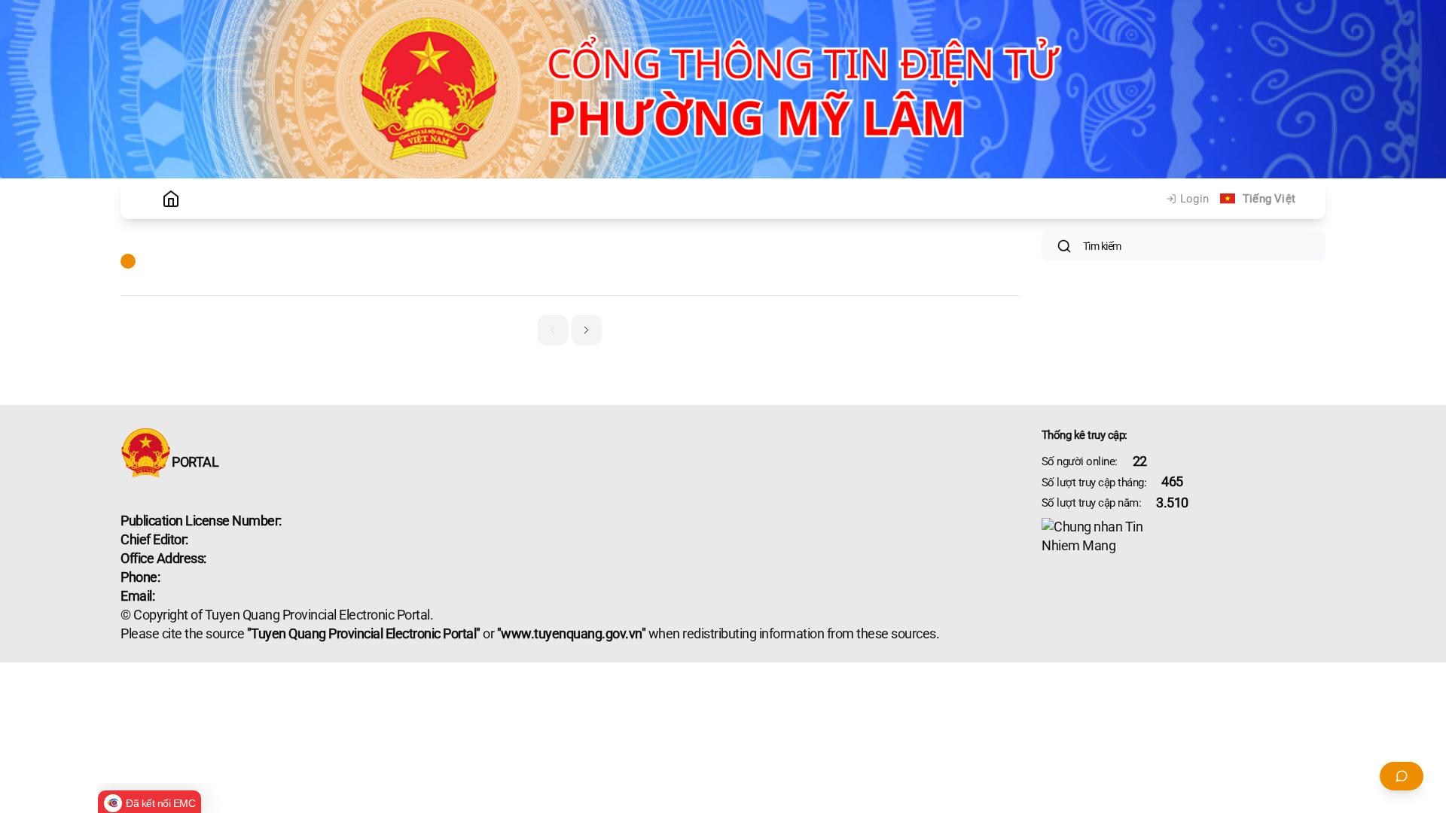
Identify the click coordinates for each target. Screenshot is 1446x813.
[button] (587, 330)
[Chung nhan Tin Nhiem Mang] (1184, 537)
